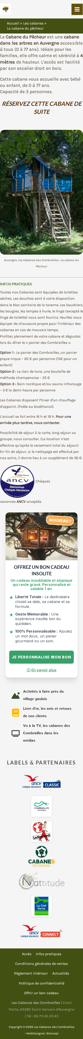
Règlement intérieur (31, 973)
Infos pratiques (48, 954)
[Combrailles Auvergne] (41, 806)
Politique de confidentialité (41, 983)
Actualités (60, 973)
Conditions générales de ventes (41, 963)
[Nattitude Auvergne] (41, 881)
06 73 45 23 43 (46, 1016)
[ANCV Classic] (41, 781)
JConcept (52, 1033)
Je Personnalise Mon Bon (41, 657)
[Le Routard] (41, 831)
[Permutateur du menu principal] (77, 9)
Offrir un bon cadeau (41, 993)
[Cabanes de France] (41, 856)
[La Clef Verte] (41, 906)
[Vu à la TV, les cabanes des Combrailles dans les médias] (41, 733)
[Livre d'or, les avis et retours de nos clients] (41, 712)
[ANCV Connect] (41, 931)
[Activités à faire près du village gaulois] (41, 695)
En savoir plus (41, 670)
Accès (26, 954)
